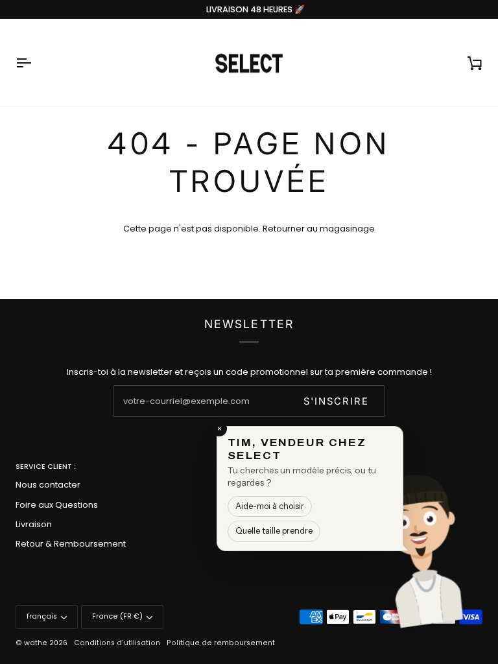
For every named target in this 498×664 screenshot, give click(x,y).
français (42, 616)
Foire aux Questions (57, 504)
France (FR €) (117, 616)
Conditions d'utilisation (117, 643)
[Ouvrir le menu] (35, 63)
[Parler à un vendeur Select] (463, 541)
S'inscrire (336, 401)
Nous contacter (48, 484)
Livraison (34, 524)
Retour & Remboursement (71, 543)
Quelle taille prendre (274, 531)
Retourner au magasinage (319, 228)
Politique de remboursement (221, 643)
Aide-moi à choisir (269, 506)
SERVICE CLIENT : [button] (46, 466)
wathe (35, 643)
